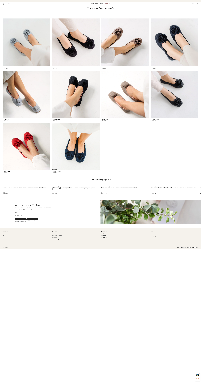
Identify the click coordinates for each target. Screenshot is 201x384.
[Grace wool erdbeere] (26, 146)
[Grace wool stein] (26, 42)
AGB (3, 233)
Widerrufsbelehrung (55, 239)
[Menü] (199, 373)
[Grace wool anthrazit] (174, 42)
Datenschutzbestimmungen (19, 221)
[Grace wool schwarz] (76, 42)
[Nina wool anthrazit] (76, 94)
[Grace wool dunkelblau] (76, 146)
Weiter (199, 192)
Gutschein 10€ (103, 233)
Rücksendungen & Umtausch (57, 235)
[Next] (197, 0)
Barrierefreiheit (54, 237)
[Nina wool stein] (26, 94)
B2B (3, 237)
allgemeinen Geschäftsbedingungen (33, 220)
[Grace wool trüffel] (125, 42)
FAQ (3, 235)
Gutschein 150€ (104, 239)
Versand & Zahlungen (55, 233)
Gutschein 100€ (104, 237)
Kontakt (4, 242)
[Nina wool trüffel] (125, 94)
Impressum (5, 239)
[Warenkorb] (198, 4)
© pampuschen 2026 (6, 247)
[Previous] (3, 0)
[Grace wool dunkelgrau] (174, 94)
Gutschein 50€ (103, 235)
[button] (93, 3)
